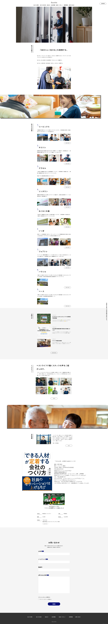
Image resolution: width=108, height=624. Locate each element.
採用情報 (66, 5)
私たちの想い (36, 5)
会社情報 (53, 5)
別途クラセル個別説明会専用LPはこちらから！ (46, 176)
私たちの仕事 (43, 5)
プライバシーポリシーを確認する (44, 597)
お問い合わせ (71, 5)
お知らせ (48, 5)
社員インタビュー (59, 5)
